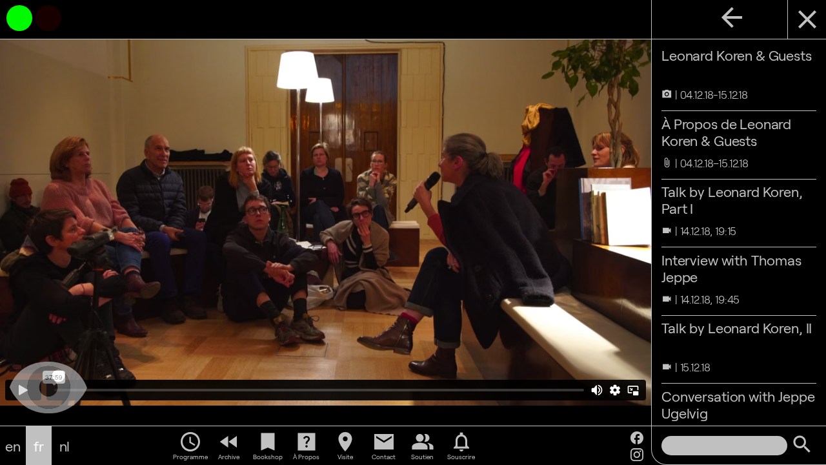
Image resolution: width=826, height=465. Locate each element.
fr (39, 445)
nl (64, 445)
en (13, 445)
